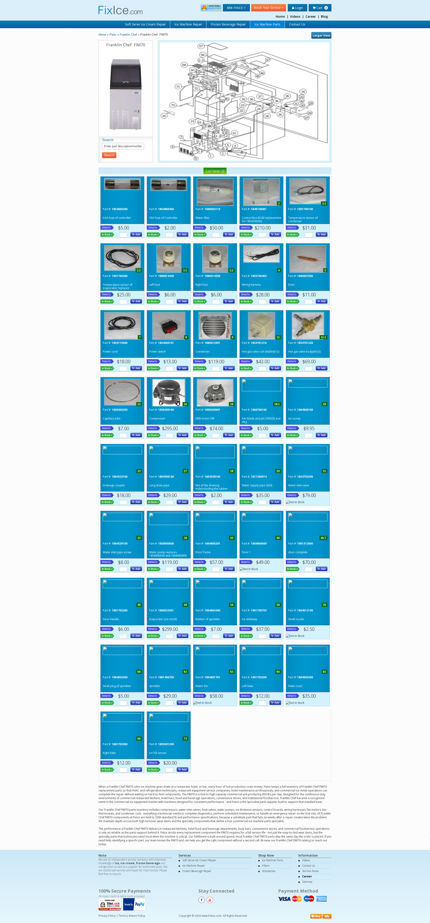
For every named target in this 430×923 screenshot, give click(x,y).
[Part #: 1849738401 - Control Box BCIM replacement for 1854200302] (261, 192)
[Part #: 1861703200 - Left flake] (261, 650)
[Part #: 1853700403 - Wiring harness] (261, 253)
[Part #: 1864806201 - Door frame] (215, 517)
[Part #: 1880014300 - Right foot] (215, 258)
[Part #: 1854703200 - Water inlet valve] (307, 450)
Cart (321, 8)
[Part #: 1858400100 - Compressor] (168, 392)
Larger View (321, 35)
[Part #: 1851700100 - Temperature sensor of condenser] (308, 191)
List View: (213, 171)
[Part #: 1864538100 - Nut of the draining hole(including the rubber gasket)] (215, 452)
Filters (265, 866)
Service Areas (310, 871)
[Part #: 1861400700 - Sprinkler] (168, 650)
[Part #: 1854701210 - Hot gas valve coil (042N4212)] (261, 325)
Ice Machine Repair (188, 24)
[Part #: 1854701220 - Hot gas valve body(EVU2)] (308, 325)
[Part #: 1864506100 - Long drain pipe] (168, 450)
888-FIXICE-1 (236, 8)
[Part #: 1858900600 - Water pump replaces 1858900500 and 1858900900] (168, 519)
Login (298, 8)
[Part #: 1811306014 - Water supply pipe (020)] (261, 450)
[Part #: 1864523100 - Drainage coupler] (122, 450)
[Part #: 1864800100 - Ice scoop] (307, 383)
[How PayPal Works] (135, 904)
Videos (295, 16)
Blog (324, 16)
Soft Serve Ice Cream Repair (145, 24)
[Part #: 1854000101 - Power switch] (168, 325)
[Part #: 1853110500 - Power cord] (122, 325)
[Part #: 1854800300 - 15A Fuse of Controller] (168, 184)
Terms (122, 916)
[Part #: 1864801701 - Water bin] (215, 650)
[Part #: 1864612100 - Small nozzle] (307, 583)
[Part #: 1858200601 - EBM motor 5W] (215, 392)
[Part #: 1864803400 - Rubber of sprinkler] (215, 583)
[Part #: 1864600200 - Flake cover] (307, 650)
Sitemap (307, 882)
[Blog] (316, 916)
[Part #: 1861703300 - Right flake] (122, 717)
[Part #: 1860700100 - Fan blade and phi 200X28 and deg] (261, 385)
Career (310, 16)
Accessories (268, 871)
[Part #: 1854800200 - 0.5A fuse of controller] (122, 184)
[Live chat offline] (211, 7)
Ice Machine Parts (267, 24)
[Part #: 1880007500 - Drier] (308, 258)
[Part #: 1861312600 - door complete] (307, 517)
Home (280, 16)
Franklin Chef (128, 34)
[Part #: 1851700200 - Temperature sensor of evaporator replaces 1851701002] (122, 257)
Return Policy (137, 916)
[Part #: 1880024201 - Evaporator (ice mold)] (168, 583)
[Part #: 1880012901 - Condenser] (215, 325)
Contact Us (297, 24)
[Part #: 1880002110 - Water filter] (215, 192)
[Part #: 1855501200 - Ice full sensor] (168, 717)
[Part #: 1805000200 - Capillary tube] (122, 392)
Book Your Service (268, 7)
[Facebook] (201, 900)
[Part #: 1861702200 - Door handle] (122, 583)
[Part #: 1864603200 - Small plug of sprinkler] (122, 650)
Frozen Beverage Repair (228, 24)
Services (184, 855)
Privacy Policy (107, 916)
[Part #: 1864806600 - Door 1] (261, 517)
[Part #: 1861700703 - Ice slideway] (261, 583)
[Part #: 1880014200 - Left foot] (169, 258)
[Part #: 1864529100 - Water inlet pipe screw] (122, 517)
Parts (113, 34)
